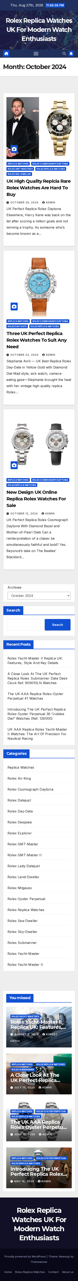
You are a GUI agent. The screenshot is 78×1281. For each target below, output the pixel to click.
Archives (14, 587)
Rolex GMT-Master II (20, 169)
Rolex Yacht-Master (23, 954)
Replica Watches (18, 163)
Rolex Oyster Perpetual (26, 899)
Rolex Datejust (19, 800)
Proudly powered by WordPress (26, 1256)
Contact (53, 1272)
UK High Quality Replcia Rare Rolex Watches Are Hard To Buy (38, 187)
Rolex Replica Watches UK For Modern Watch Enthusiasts (39, 30)
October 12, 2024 (24, 513)
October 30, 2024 (24, 202)
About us (68, 1272)
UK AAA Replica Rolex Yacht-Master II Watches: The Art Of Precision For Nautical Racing (37, 734)
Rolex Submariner (22, 943)
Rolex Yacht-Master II (25, 965)
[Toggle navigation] (36, 53)
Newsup (64, 1256)
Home (8, 1272)
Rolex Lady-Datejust (23, 866)
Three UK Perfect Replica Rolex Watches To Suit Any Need (36, 340)
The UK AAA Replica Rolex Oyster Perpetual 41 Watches (38, 1127)
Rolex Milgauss (19, 888)
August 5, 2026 (27, 1034)
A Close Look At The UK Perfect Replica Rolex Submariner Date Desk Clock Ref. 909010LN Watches (37, 678)
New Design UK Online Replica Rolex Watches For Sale (36, 498)
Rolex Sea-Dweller (19, 174)
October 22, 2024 (24, 354)
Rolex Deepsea (19, 822)
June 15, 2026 (25, 1134)
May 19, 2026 (24, 1181)
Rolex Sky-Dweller (22, 932)
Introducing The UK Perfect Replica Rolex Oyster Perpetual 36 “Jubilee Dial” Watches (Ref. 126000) (36, 713)
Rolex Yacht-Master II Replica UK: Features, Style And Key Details (36, 1027)
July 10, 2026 (25, 1087)
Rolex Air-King (19, 778)
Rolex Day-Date (17, 326)
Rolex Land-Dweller (23, 877)
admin (50, 202)
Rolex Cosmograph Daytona (50, 163)
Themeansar (39, 1261)
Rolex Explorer (19, 833)
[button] (64, 53)
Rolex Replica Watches (51, 169)
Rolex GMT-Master (22, 844)
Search (13, 610)
